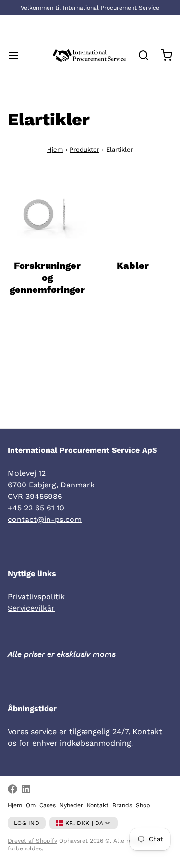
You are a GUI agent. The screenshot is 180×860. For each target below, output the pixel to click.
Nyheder (71, 805)
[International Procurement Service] (89, 55)
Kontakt (97, 805)
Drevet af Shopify (32, 840)
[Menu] (17, 55)
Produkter (84, 149)
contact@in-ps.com (45, 519)
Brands (122, 805)
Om (31, 805)
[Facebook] (12, 789)
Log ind (26, 823)
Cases (47, 805)
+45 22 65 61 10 (36, 507)
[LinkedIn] (26, 789)
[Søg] (139, 55)
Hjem (55, 149)
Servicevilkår (31, 608)
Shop (143, 805)
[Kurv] (162, 55)
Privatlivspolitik (36, 596)
